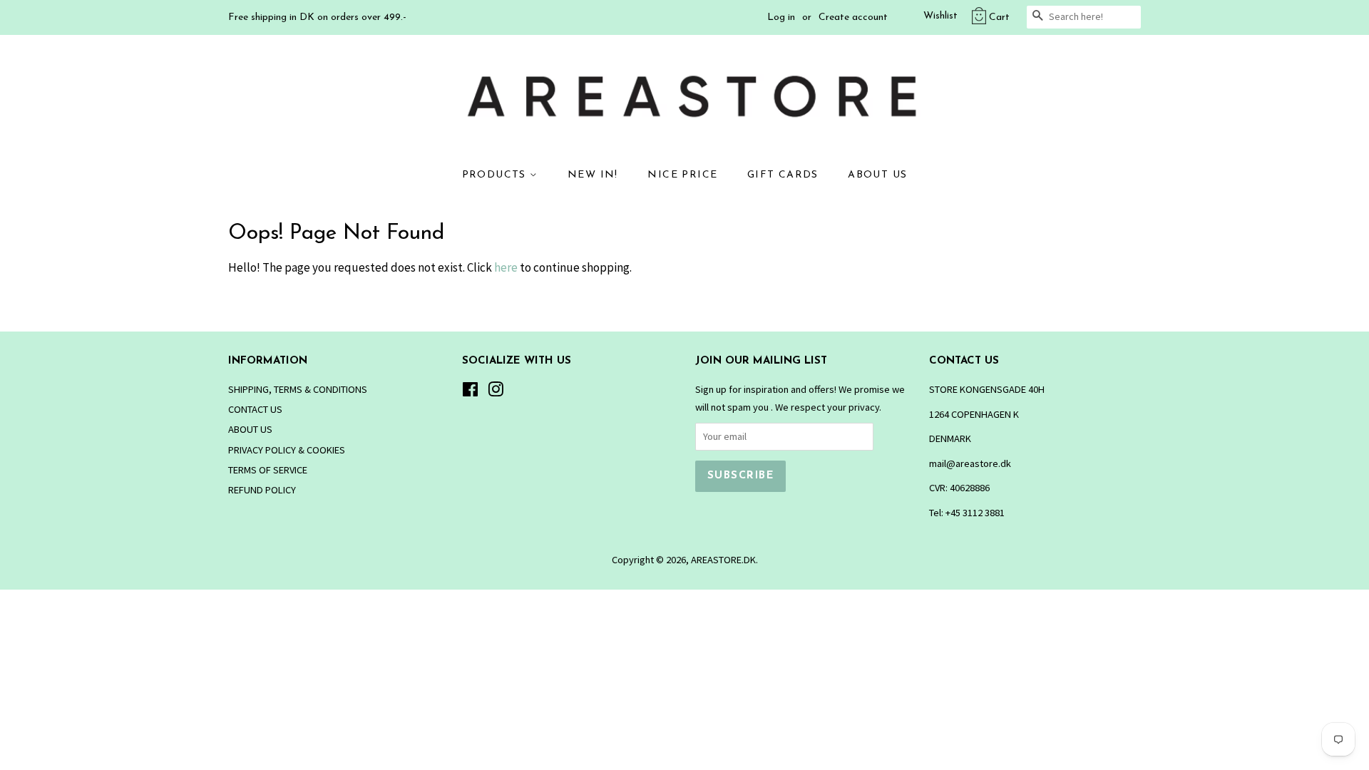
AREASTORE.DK (723, 559)
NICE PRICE (682, 175)
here (506, 267)
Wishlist (940, 16)
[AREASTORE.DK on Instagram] (495, 392)
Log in (781, 17)
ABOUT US (877, 175)
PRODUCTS (496, 175)
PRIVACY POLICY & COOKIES (286, 449)
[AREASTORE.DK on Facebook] (470, 392)
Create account (853, 17)
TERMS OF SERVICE (267, 469)
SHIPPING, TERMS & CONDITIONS (297, 389)
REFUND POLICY (262, 489)
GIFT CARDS (783, 175)
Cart (999, 17)
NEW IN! (593, 175)
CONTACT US (255, 409)
